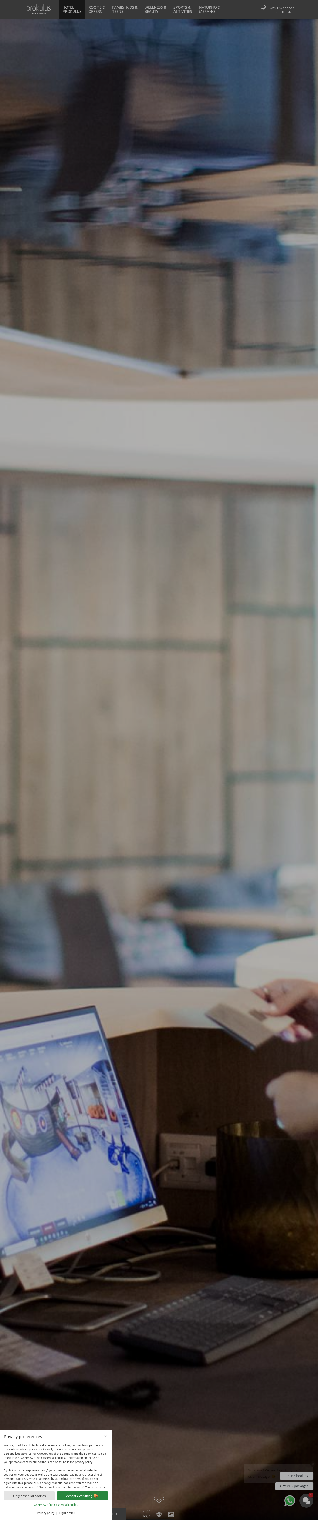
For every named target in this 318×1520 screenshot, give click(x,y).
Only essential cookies (29, 1496)
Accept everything (79, 1496)
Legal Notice (67, 1513)
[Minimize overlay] (105, 1436)
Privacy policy (45, 1513)
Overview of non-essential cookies (56, 1505)
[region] (56, 1464)
